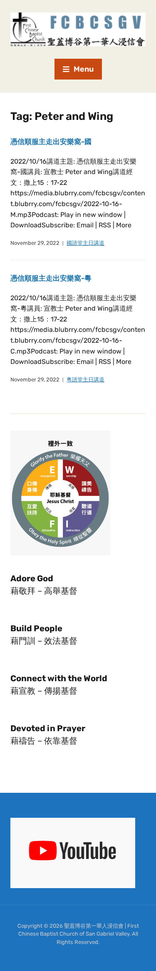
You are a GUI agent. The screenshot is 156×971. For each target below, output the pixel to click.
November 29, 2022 (34, 243)
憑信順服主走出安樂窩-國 (51, 141)
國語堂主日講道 (85, 243)
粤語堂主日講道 (85, 379)
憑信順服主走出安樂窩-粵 (51, 278)
